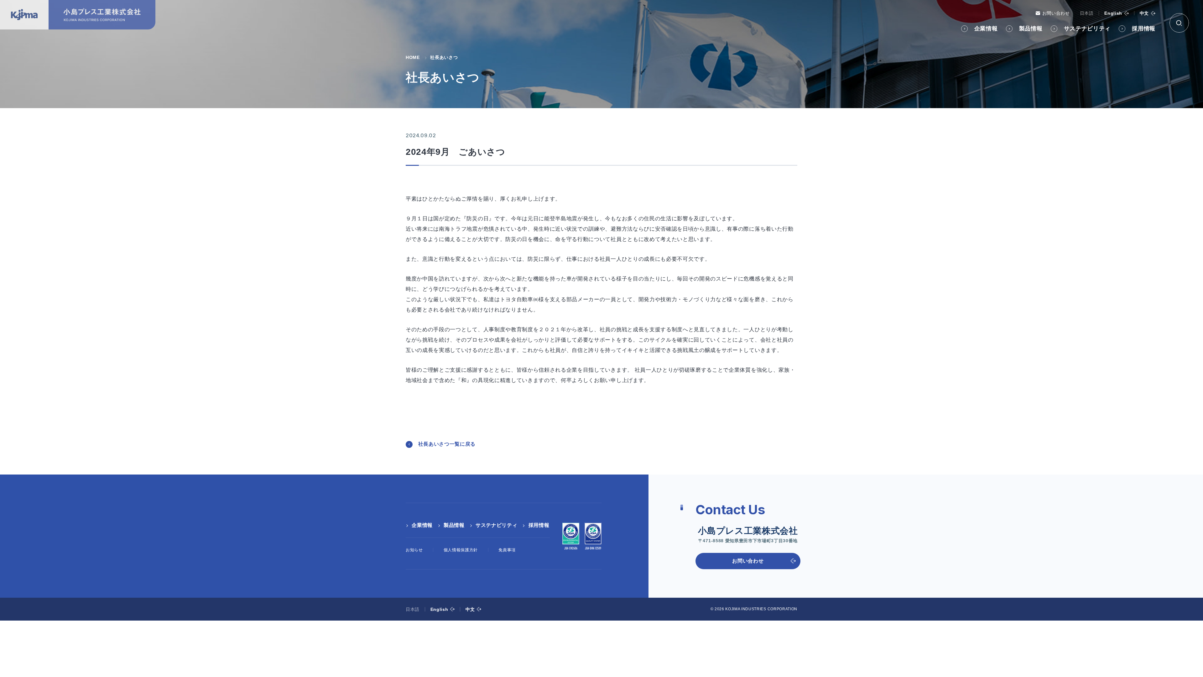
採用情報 (1143, 28)
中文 (1144, 13)
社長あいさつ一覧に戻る (447, 444)
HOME (413, 57)
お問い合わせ (1056, 13)
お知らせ (414, 550)
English (1113, 13)
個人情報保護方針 (461, 550)
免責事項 (507, 550)
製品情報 (1031, 28)
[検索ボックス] (1179, 23)
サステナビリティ (1087, 28)
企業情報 (986, 28)
